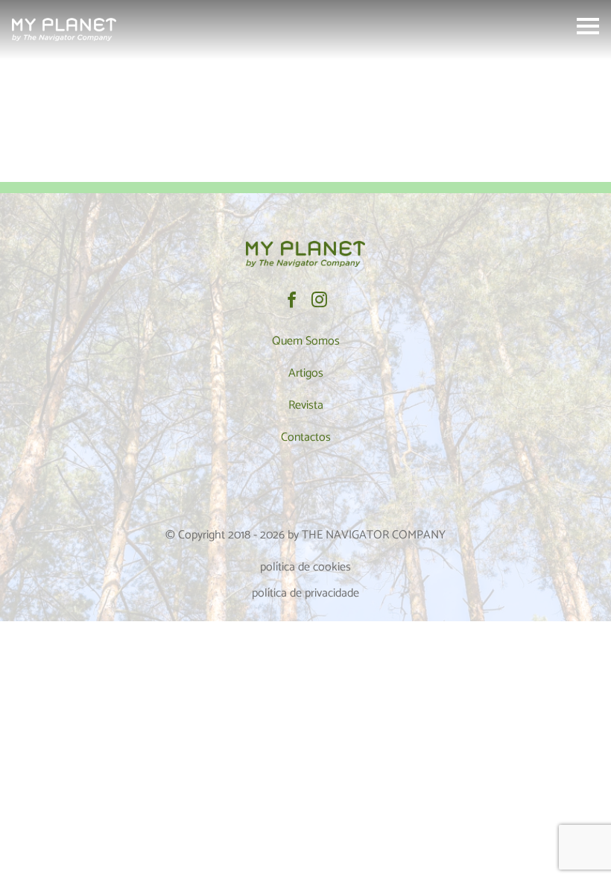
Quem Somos (306, 341)
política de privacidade (305, 593)
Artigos (305, 373)
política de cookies (305, 567)
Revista (305, 405)
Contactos (306, 437)
